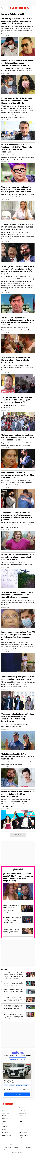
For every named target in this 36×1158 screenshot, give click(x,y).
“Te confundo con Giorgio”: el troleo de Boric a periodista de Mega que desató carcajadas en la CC (16, 399)
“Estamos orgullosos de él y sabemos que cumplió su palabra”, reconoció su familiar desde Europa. (17, 367)
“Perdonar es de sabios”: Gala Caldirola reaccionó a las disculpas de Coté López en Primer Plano (14, 999)
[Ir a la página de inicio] (19, 8)
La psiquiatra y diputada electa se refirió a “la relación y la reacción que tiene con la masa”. (16, 444)
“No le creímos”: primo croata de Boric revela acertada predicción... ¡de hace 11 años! (18, 360)
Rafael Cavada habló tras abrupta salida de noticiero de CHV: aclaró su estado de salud (14, 991)
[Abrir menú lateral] (2, 8)
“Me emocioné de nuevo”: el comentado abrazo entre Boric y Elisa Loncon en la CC (17, 475)
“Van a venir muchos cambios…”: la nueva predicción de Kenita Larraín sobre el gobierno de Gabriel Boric (16, 189)
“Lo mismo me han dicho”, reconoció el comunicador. (14, 406)
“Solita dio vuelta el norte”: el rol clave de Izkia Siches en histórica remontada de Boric (18, 794)
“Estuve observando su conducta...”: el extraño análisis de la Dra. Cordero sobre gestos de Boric (17, 437)
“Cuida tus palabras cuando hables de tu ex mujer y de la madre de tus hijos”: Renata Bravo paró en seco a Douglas (11, 909)
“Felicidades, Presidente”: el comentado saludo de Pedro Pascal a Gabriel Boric (17, 756)
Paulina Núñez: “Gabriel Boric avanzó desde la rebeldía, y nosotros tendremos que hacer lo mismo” (17, 63)
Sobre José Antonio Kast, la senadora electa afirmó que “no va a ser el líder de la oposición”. (17, 69)
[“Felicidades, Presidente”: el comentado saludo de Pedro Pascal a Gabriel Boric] (18, 778)
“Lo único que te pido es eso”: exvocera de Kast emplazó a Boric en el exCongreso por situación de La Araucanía (17, 321)
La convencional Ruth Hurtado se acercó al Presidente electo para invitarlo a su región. (16, 329)
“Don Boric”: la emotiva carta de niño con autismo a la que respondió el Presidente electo (17, 557)
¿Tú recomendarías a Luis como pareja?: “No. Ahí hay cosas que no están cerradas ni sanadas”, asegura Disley (18, 877)
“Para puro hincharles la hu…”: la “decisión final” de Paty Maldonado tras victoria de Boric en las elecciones (16, 148)
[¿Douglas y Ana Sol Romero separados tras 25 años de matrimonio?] (27, 931)
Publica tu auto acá (17, 1059)
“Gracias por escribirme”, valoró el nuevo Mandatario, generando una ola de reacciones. (16, 563)
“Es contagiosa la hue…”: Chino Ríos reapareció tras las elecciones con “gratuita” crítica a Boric (17, 21)
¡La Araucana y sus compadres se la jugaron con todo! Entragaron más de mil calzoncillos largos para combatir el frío (12, 920)
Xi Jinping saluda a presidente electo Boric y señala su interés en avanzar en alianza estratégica (17, 226)
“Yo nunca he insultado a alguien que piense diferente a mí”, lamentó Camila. (16, 725)
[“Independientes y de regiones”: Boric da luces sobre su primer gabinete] (18, 700)
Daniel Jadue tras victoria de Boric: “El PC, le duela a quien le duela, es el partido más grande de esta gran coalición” (18, 636)
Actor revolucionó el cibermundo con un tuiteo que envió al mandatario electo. (17, 763)
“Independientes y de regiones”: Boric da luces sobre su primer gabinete (17, 677)
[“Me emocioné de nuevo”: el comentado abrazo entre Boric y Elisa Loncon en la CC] (18, 499)
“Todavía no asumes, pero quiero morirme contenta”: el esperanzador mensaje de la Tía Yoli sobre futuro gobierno (17, 516)
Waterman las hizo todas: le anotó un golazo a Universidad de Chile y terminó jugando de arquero (14, 1006)
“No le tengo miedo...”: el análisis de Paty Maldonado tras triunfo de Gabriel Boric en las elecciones (17, 594)
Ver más (18, 835)
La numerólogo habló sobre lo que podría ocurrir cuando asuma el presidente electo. (17, 196)
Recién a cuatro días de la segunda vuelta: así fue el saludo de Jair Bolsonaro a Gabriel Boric (16, 100)
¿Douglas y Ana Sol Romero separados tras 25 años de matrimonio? (11, 931)
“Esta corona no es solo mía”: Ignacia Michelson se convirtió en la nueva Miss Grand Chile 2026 (14, 983)
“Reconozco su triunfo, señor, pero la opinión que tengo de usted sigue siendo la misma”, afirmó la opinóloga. (17, 602)
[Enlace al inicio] (18, 869)
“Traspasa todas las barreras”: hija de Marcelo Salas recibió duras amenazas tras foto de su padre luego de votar (17, 717)
